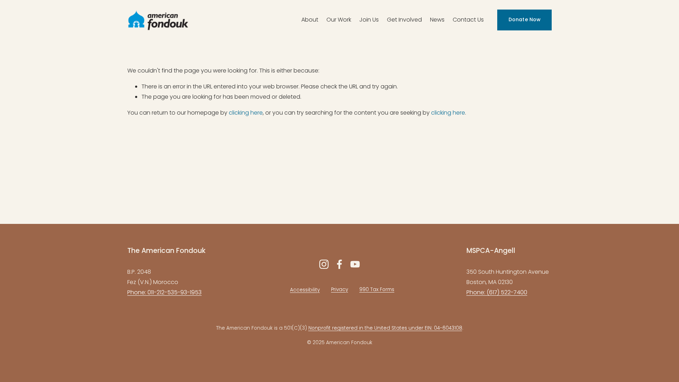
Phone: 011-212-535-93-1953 (164, 292)
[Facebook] (339, 264)
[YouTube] (355, 264)
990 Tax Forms (376, 289)
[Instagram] (324, 264)
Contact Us (468, 20)
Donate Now (524, 19)
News (437, 20)
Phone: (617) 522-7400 (496, 292)
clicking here (246, 113)
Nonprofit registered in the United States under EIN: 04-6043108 (385, 328)
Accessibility (305, 289)
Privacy (339, 289)
